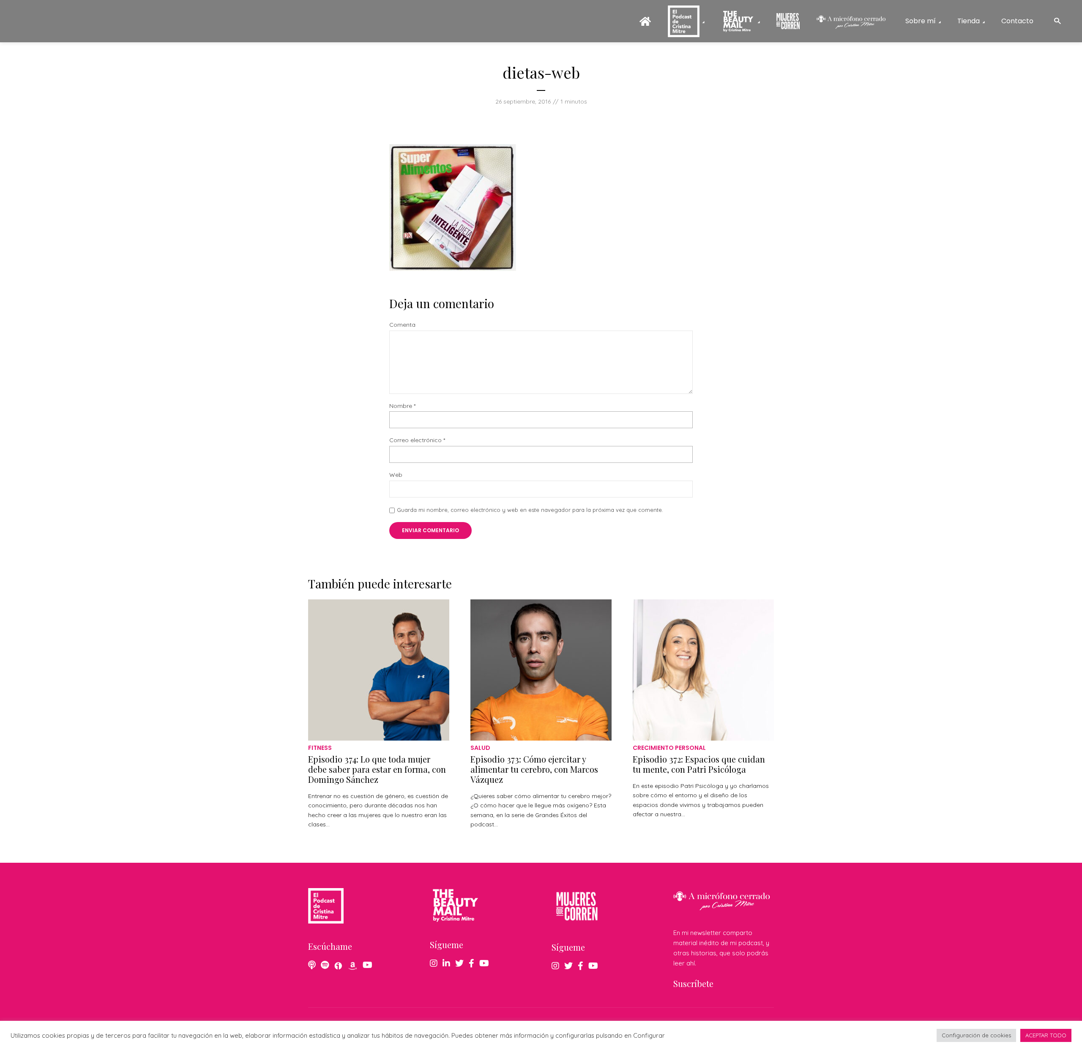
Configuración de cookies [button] (976, 1035)
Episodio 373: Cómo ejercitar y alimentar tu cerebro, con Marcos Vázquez (534, 769)
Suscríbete (693, 983)
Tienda (968, 21)
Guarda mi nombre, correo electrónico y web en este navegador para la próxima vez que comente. (530, 509)
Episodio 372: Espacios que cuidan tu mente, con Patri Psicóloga (699, 764)
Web (395, 475)
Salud (480, 748)
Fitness (320, 748)
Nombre (402, 406)
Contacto (1017, 21)
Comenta (402, 324)
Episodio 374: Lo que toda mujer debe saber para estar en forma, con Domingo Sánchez (377, 769)
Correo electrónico (417, 440)
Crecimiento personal (669, 748)
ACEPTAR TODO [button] (1045, 1035)
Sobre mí (920, 21)
